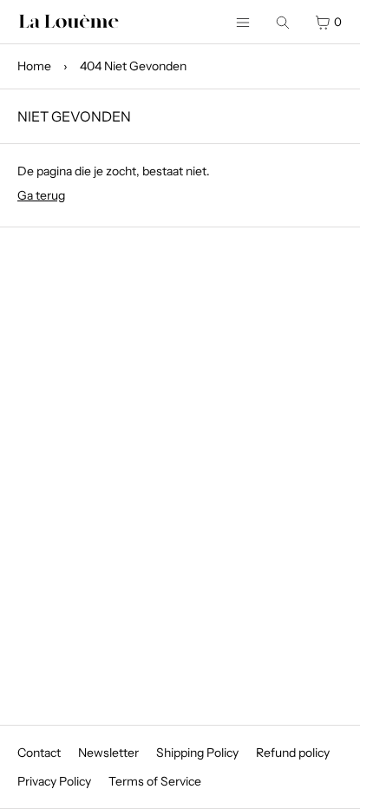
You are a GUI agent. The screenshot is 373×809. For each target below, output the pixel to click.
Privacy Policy (54, 781)
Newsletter (108, 752)
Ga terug (41, 195)
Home (34, 66)
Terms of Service (154, 781)
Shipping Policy (197, 752)
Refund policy (293, 752)
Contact (39, 752)
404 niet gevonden (133, 66)
